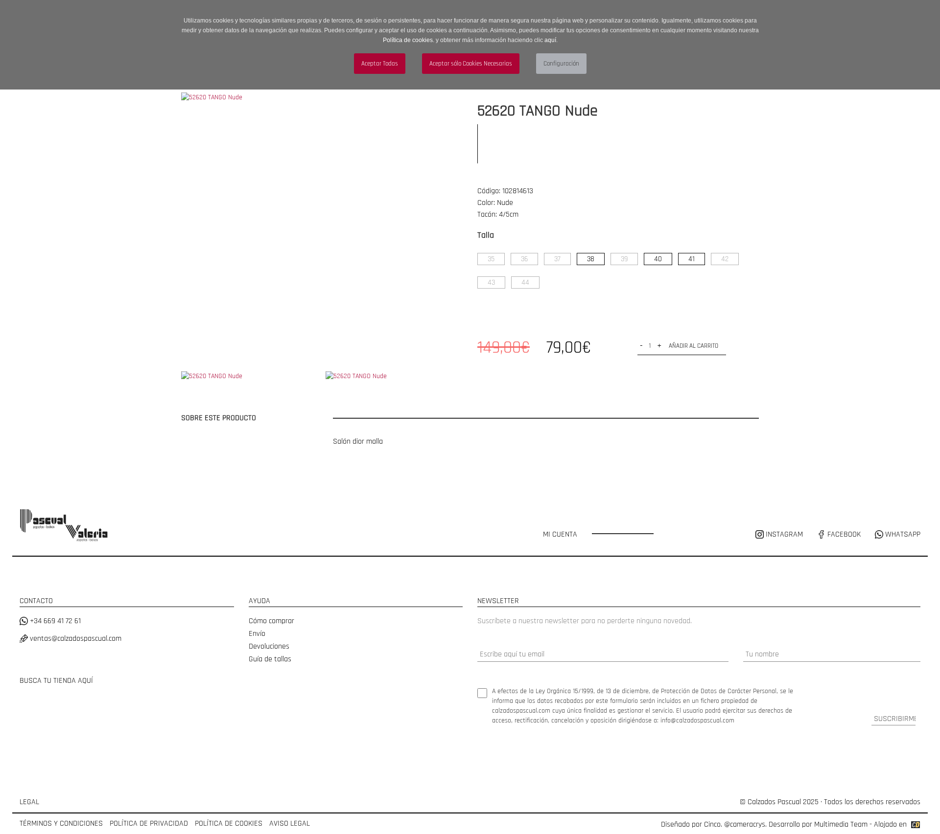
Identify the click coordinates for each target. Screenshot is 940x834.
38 (590, 259)
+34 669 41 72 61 (54, 621)
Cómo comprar (271, 621)
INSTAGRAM (784, 534)
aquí (550, 40)
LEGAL (29, 802)
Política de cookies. (408, 40)
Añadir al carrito (693, 346)
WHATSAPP (901, 534)
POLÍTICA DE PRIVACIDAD (149, 823)
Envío (257, 634)
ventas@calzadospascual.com (74, 638)
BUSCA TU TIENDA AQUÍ (56, 681)
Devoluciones (269, 646)
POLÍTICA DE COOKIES (228, 823)
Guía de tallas (270, 659)
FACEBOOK (843, 534)
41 (691, 259)
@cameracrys (744, 824)
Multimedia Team (841, 824)
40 (658, 259)
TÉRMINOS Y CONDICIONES (61, 823)
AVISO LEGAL (289, 823)
